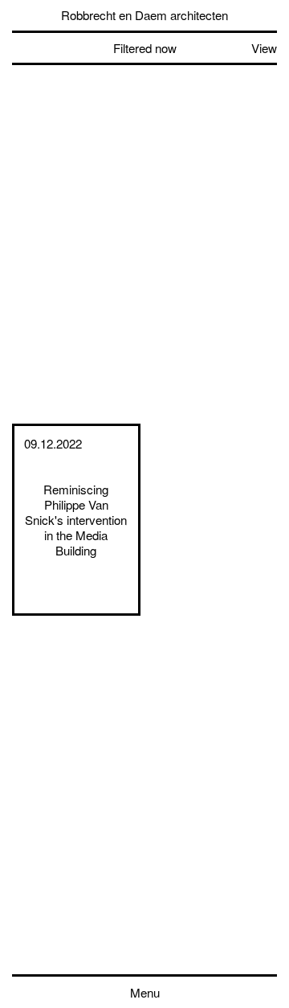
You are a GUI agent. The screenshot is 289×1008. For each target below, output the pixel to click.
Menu (145, 992)
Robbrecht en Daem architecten (144, 14)
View (264, 47)
